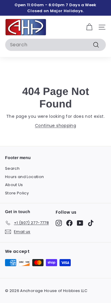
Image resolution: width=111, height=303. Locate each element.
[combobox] (55, 45)
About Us (14, 185)
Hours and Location (24, 177)
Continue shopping (55, 126)
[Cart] (89, 27)
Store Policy (17, 193)
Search (12, 168)
